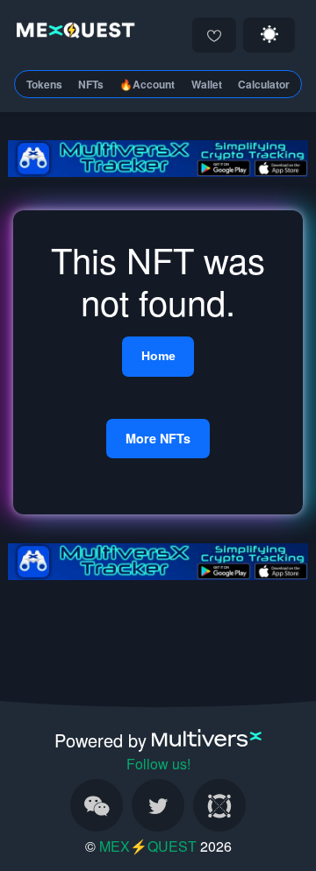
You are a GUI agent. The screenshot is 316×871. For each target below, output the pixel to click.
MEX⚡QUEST (148, 846)
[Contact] (96, 805)
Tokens (44, 84)
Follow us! (158, 764)
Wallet (206, 84)
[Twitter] (158, 805)
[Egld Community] (219, 805)
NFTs (91, 84)
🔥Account (147, 84)
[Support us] (214, 35)
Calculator (264, 84)
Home (158, 356)
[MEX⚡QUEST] (72, 32)
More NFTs (158, 438)
